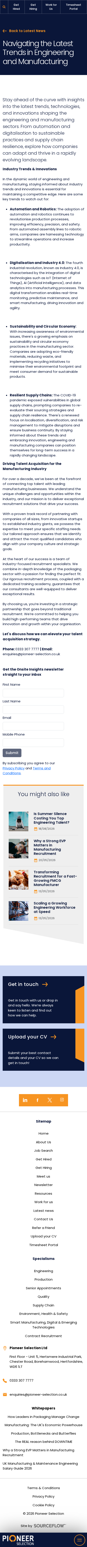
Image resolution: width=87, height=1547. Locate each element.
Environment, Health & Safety (43, 1313)
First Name (11, 684)
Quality (43, 1296)
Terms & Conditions (43, 1488)
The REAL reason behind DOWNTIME (43, 1441)
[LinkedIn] (25, 1100)
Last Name (12, 701)
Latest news (43, 1210)
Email (7, 717)
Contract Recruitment (43, 1336)
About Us (43, 1142)
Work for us (43, 1202)
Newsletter (43, 1184)
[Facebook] (37, 1100)
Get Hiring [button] (33, 7)
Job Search (43, 1150)
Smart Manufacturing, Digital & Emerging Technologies (43, 1325)
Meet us (43, 1176)
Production (44, 1279)
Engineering (43, 1271)
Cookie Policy (43, 1505)
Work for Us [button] (51, 7)
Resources (43, 1193)
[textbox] (33, 693)
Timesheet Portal (43, 1245)
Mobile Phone (14, 734)
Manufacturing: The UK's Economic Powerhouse (44, 1425)
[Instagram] (62, 1100)
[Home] (18, 1540)
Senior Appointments (43, 1288)
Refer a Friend (43, 1227)
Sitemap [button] (43, 1121)
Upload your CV (43, 1236)
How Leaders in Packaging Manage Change (43, 1416)
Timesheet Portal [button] (73, 7)
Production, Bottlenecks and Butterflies (43, 1433)
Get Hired (44, 1159)
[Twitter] (50, 1100)
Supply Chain (43, 1305)
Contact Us (43, 1219)
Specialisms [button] (44, 1258)
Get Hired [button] (16, 7)
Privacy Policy (14, 768)
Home (44, 1133)
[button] (4, 7)
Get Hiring (43, 1167)
